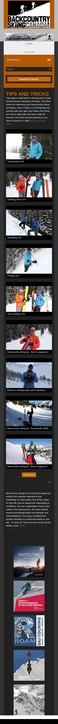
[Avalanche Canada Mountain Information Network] (29, 699)
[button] (29, 43)
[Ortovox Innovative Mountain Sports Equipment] (29, 561)
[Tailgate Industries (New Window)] (29, 37)
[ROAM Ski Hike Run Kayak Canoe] (29, 630)
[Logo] (29, 14)
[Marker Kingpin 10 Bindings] (29, 665)
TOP (49, 482)
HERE (22, 525)
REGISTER (29, 52)
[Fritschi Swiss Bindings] (29, 596)
